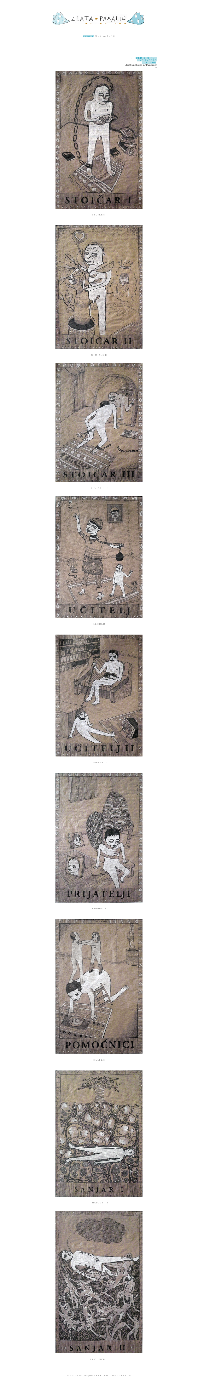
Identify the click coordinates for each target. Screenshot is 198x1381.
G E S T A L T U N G (104, 36)
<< (132, 58)
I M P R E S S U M (122, 1375)
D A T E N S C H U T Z (101, 1375)
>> (155, 67)
